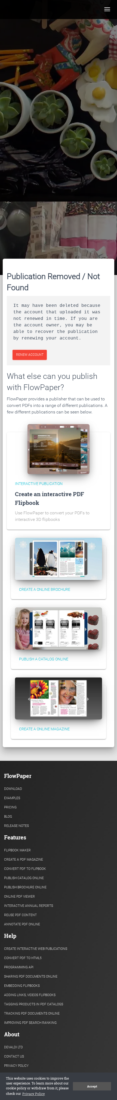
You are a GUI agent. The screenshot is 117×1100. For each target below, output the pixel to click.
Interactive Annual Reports (28, 906)
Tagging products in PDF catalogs (33, 1004)
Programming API (18, 967)
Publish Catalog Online (24, 878)
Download (13, 789)
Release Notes (16, 826)
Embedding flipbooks (22, 986)
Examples (12, 798)
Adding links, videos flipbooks (30, 995)
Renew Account (30, 355)
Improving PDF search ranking (30, 1023)
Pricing (10, 807)
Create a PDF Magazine (23, 859)
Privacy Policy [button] (33, 1094)
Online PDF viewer (19, 896)
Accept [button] (92, 1086)
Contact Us (14, 1056)
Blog (8, 816)
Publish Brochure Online (25, 887)
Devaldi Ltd (13, 1047)
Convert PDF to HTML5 (23, 958)
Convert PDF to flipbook (25, 869)
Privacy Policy (16, 1066)
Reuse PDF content (20, 915)
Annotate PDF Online (22, 924)
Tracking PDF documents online (32, 1013)
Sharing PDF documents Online (30, 976)
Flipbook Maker (17, 850)
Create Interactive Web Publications (35, 949)
